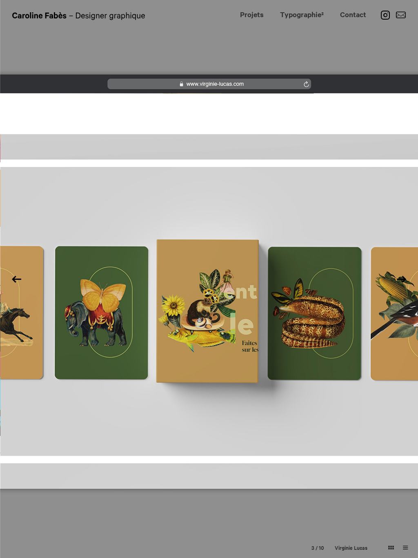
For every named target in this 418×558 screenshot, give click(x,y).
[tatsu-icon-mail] (401, 15)
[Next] (401, 279)
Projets (252, 14)
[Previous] (16, 279)
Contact (353, 14)
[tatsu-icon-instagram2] (387, 15)
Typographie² (302, 14)
